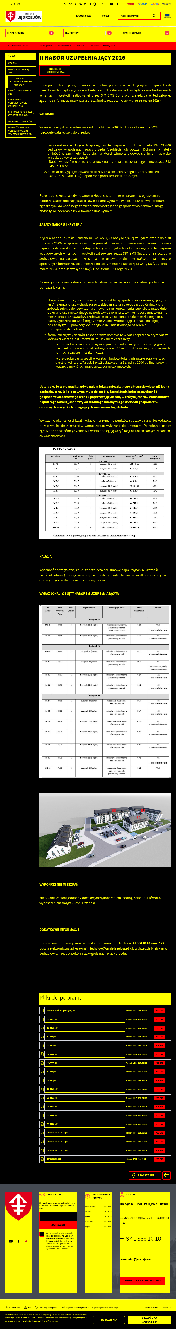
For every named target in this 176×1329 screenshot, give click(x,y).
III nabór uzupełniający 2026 (19, 92)
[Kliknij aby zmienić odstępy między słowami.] (80, 4)
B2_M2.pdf (51, 1036)
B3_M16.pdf (52, 1098)
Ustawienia (109, 1320)
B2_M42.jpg (52, 1063)
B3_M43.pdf (52, 1124)
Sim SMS (25, 45)
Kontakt (106, 15)
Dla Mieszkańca (15, 33)
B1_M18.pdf (52, 1028)
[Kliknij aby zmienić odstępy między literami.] (70, 4)
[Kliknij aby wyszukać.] (154, 16)
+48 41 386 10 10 (140, 1239)
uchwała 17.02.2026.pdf (57, 1132)
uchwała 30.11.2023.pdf (57, 1150)
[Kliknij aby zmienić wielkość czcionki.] (65, 4)
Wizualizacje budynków (20, 121)
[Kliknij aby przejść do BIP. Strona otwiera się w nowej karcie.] (130, 4)
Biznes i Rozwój (132, 33)
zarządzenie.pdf (54, 1159)
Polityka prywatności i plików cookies (59, 1247)
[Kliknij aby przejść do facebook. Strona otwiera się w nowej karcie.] (117, 4)
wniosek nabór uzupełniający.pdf (61, 1010)
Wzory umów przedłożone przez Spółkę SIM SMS (17, 103)
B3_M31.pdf (52, 1106)
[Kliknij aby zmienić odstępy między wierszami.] (75, 4)
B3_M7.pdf (51, 1080)
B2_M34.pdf (52, 1054)
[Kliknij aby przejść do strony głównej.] (23, 16)
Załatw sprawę (83, 15)
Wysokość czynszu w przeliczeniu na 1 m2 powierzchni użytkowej (20, 130)
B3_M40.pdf (52, 1115)
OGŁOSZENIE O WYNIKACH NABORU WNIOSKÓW (23, 81)
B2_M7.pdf (51, 1045)
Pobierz (159, 1010)
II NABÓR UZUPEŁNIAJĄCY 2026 (19, 71)
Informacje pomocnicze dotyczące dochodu (20, 114)
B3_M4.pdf (51, 1071)
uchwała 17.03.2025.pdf (57, 1141)
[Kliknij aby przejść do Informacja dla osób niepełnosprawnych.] (103, 4)
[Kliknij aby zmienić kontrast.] (95, 4)
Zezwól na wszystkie (149, 1320)
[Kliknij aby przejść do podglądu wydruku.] (166, 1175)
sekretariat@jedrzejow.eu (136, 1259)
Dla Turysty (72, 33)
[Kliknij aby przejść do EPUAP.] (142, 4)
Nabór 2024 (13, 63)
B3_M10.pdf (52, 1089)
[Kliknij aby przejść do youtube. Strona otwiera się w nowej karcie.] (111, 4)
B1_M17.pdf (52, 1019)
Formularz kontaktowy (142, 1280)
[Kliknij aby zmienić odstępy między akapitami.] (85, 4)
